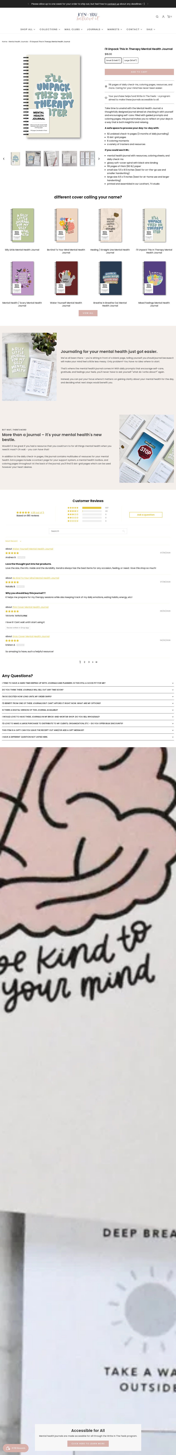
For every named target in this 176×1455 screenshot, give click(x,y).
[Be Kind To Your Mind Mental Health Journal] (66, 225)
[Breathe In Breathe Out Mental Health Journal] (110, 278)
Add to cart (139, 72)
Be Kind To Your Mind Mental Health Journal (36, 578)
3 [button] (89, 662)
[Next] (148, 4)
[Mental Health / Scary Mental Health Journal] (22, 278)
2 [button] (84, 662)
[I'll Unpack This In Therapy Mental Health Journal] (154, 225)
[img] (12, 553)
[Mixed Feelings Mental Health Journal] (154, 278)
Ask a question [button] (146, 514)
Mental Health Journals (18, 41)
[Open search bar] (157, 16)
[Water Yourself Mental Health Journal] (66, 278)
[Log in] (163, 16)
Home (4, 41)
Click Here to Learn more (88, 1443)
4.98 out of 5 (37, 512)
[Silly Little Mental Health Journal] (22, 225)
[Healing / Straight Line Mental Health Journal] (110, 225)
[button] (3, 158)
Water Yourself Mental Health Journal (33, 548)
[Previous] (28, 4)
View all (88, 313)
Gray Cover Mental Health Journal (31, 636)
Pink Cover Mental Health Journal (31, 607)
